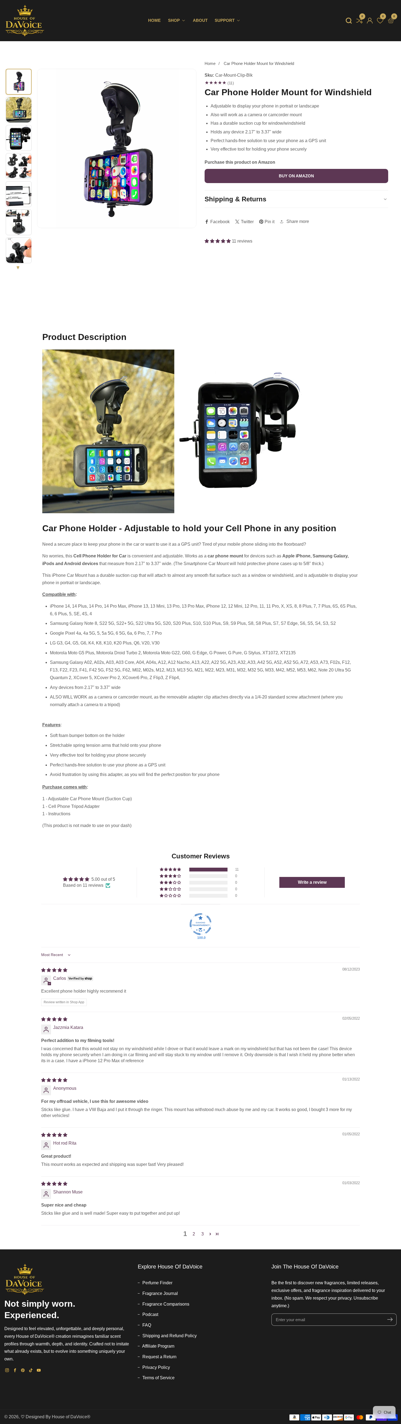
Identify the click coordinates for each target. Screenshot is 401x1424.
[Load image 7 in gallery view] (19, 250)
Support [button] (225, 20)
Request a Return (158, 1356)
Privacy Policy (155, 1367)
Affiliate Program (157, 1346)
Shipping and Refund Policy (169, 1335)
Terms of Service (158, 1377)
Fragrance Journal (159, 1293)
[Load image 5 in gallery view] (19, 194)
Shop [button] (174, 20)
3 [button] (202, 1234)
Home (154, 20)
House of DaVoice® (71, 1416)
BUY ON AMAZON (296, 176)
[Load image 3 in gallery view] (19, 138)
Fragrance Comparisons (165, 1304)
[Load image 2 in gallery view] (19, 110)
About (200, 20)
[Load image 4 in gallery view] (19, 166)
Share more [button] (297, 221)
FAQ (146, 1325)
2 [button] (194, 1234)
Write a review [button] (312, 882)
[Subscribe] (389, 1319)
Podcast (149, 1314)
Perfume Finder (156, 1282)
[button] (348, 20)
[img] (54, 970)
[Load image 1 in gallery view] (19, 82)
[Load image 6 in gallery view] (19, 222)
